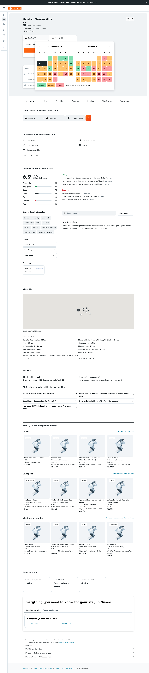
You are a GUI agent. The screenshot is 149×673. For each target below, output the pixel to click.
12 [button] (71, 63)
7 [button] (44, 63)
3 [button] (60, 58)
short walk (36, 228)
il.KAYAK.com (26, 668)
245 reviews (36, 25)
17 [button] (60, 69)
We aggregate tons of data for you (38, 653)
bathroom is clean (29, 232)
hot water (27, 228)
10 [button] (60, 63)
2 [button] (55, 58)
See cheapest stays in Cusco (123, 473)
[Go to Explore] (4, 30)
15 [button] (50, 69)
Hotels (35, 668)
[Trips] (4, 41)
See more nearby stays (126, 431)
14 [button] (45, 69)
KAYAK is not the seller (33, 649)
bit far (38, 223)
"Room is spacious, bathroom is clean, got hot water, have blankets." (88, 178)
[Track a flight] (4, 35)
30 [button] (55, 79)
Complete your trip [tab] (33, 610)
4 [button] (65, 58)
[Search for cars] (4, 24)
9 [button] (55, 63)
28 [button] (45, 79)
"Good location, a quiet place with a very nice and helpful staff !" (87, 181)
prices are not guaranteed (66, 642)
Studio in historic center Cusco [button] (90, 458)
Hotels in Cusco (67, 623)
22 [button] (50, 74)
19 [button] (71, 69)
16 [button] (55, 69)
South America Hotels (45, 668)
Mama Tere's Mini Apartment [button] (34, 458)
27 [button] (39, 79)
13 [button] (39, 69)
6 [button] (39, 63)
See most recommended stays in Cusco (120, 518)
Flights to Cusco (33, 623)
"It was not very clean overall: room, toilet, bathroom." (83, 196)
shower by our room (49, 228)
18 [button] (66, 69)
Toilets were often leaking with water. (78, 199)
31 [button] (109, 79)
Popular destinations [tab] (50, 610)
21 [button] (45, 74)
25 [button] (66, 74)
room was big (45, 218)
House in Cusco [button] (112, 458)
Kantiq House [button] (56, 458)
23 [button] (55, 74)
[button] (146, 2)
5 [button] (70, 58)
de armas (46, 223)
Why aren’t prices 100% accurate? (38, 657)
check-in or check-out (45, 232)
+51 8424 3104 (28, 31)
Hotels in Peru (59, 668)
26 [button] (71, 74)
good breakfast (29, 223)
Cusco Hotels (70, 668)
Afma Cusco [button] (111, 544)
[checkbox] (34, 270)
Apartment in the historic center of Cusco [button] (91, 501)
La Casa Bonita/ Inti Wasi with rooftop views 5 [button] (118, 501)
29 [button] (50, 79)
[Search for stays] (4, 19)
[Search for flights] (4, 15)
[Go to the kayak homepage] (14, 8)
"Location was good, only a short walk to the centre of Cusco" (85, 184)
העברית (93, 2)
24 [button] (60, 74)
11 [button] (65, 63)
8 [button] (50, 63)
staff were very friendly (31, 218)
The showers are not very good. (76, 193)
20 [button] (39, 74)
